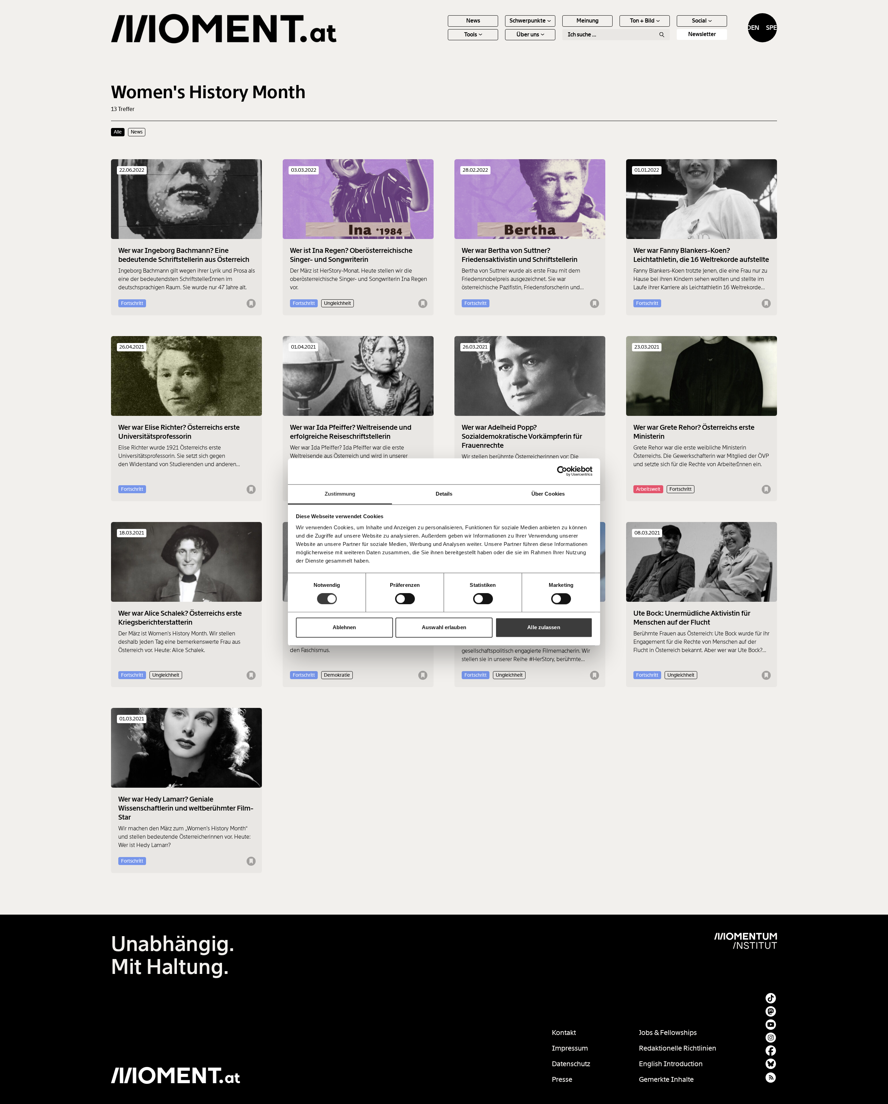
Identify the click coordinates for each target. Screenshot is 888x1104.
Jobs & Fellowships (668, 1032)
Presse (562, 1079)
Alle (118, 132)
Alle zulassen (543, 628)
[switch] (405, 598)
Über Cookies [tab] (548, 494)
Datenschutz (571, 1063)
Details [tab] (444, 494)
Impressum (570, 1048)
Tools (470, 34)
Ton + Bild (642, 20)
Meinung (588, 20)
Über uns (527, 34)
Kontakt (564, 1032)
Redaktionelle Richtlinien (677, 1048)
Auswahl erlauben (444, 628)
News (473, 20)
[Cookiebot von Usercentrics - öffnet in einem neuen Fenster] (562, 471)
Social (699, 20)
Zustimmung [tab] (340, 494)
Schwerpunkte (528, 20)
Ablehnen (344, 628)
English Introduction (671, 1063)
